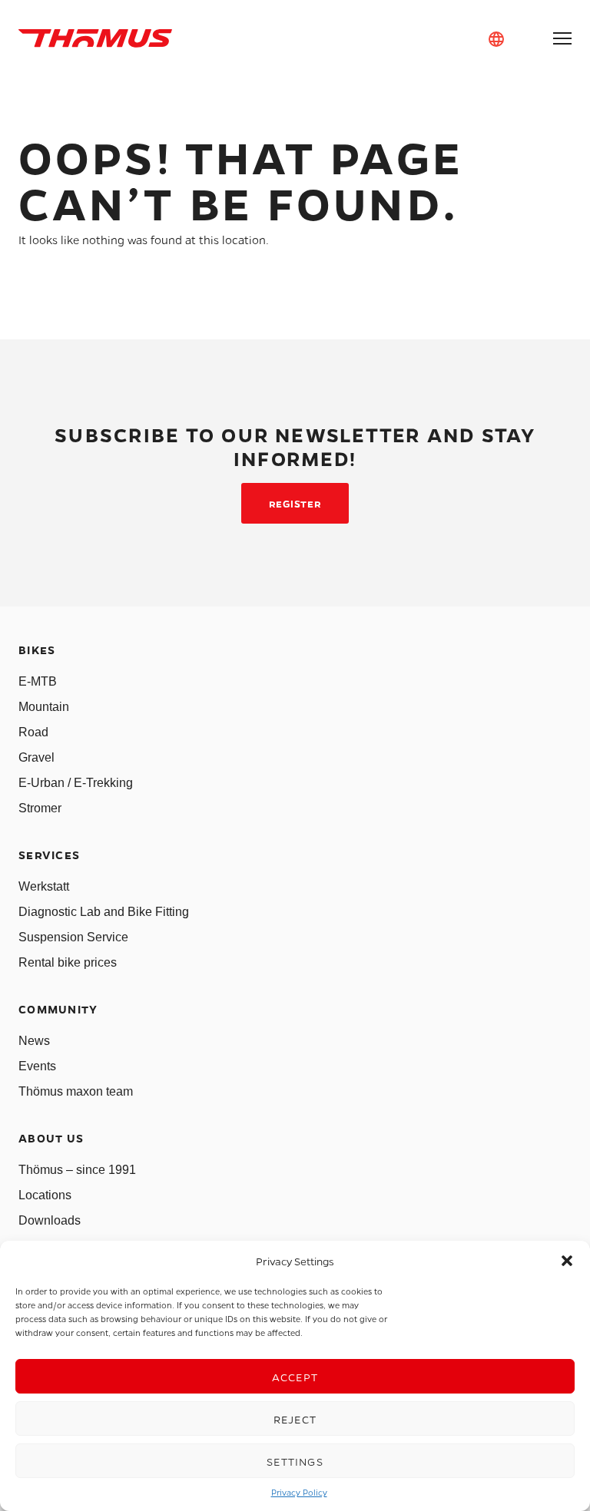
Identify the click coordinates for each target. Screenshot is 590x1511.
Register (295, 503)
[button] (567, 1260)
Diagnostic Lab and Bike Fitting (103, 911)
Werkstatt (43, 886)
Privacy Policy (299, 1492)
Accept (295, 1377)
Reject (295, 1419)
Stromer (39, 808)
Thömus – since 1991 (77, 1169)
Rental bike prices (67, 962)
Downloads (49, 1220)
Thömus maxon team (75, 1091)
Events (37, 1066)
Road (33, 732)
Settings (295, 1461)
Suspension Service (73, 937)
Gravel (36, 757)
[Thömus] (95, 38)
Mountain (43, 706)
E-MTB (37, 681)
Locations (44, 1195)
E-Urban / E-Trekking (75, 782)
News (34, 1040)
